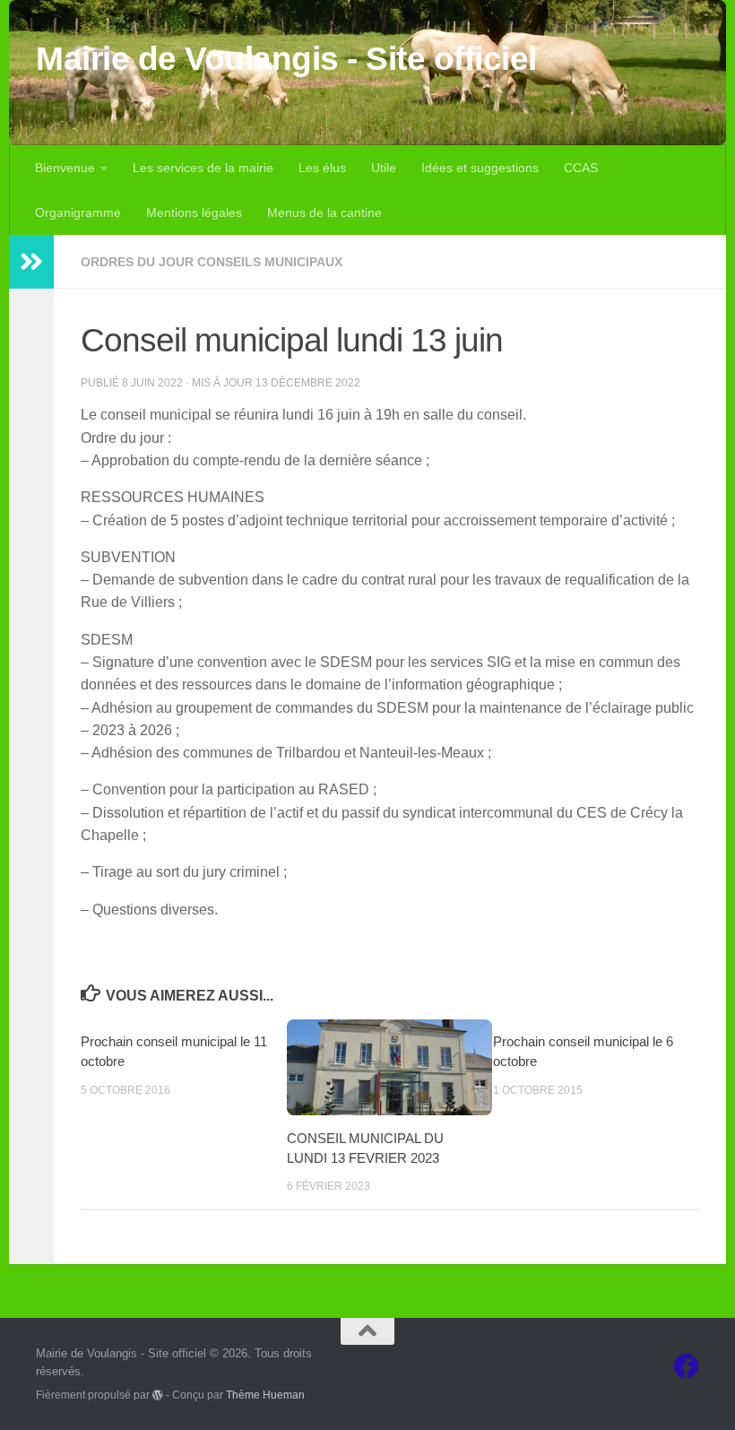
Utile (383, 167)
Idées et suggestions (480, 167)
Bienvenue (65, 167)
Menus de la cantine (324, 212)
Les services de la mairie (203, 167)
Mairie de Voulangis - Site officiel (286, 58)
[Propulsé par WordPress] (157, 1395)
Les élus (322, 167)
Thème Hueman (265, 1394)
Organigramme (78, 212)
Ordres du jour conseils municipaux (211, 262)
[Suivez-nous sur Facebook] (686, 1366)
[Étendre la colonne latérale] (31, 262)
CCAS (581, 167)
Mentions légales (194, 212)
